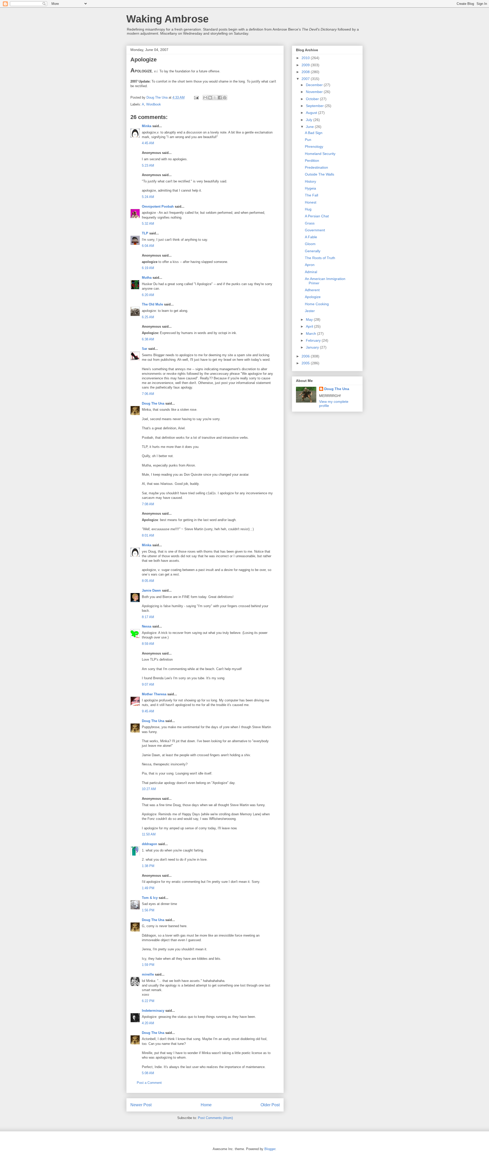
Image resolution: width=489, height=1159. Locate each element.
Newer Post (141, 1105)
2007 (306, 79)
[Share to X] (215, 97)
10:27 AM (149, 789)
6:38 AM (148, 339)
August (312, 113)
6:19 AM (148, 268)
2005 (306, 363)
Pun (308, 140)
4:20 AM (148, 1023)
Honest (310, 202)
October (313, 99)
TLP (145, 233)
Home (206, 1105)
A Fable (311, 237)
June (310, 127)
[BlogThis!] (210, 97)
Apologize (313, 297)
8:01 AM (148, 535)
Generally (312, 251)
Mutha (147, 277)
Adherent (312, 290)
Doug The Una (153, 403)
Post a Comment (149, 1083)
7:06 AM (148, 394)
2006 (306, 356)
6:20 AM (148, 295)
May (310, 319)
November (315, 92)
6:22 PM (148, 1001)
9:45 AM (148, 711)
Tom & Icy (150, 898)
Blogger (269, 1149)
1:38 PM (148, 866)
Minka (146, 126)
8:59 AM (148, 644)
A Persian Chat (317, 216)
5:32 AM (148, 223)
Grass (310, 223)
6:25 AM (148, 317)
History (310, 181)
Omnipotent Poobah (158, 206)
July (309, 120)
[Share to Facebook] (219, 97)
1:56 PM (148, 910)
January (313, 347)
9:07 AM (148, 684)
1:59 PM (148, 965)
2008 (306, 72)
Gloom (310, 244)
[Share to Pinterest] (224, 97)
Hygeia (310, 188)
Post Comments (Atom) (215, 1118)
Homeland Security (320, 154)
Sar (144, 349)
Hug (308, 209)
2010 (306, 58)
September (315, 106)
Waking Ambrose (167, 18)
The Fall (311, 195)
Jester (310, 311)
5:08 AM (148, 1073)
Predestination (316, 167)
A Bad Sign (313, 133)
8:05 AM (148, 581)
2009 (306, 65)
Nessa (146, 626)
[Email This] (205, 97)
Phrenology (314, 146)
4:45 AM (148, 143)
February (314, 340)
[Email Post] (196, 97)
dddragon (149, 844)
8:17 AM (148, 617)
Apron (310, 265)
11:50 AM (149, 834)
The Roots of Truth (320, 258)
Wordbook (153, 104)
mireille (148, 974)
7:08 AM (148, 504)
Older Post (270, 1105)
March (311, 333)
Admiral (311, 272)
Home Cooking (317, 304)
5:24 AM (148, 197)
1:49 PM (148, 888)
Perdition (312, 160)
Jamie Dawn (151, 590)
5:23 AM (148, 165)
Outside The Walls (319, 174)
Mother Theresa (154, 694)
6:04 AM (148, 246)
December (315, 85)
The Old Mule (152, 304)
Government (315, 230)
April (310, 326)
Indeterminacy (153, 1011)
